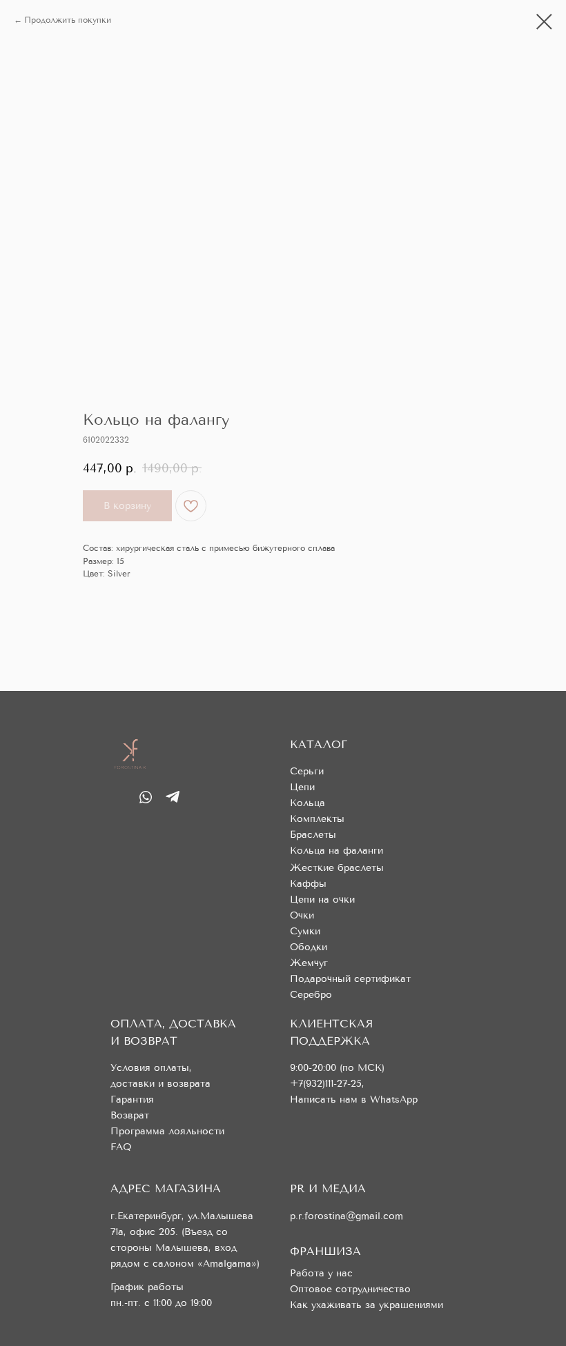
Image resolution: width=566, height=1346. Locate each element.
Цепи (302, 787)
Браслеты (313, 835)
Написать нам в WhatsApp (354, 1099)
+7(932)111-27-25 (326, 1083)
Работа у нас (321, 1273)
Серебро (311, 995)
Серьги (307, 771)
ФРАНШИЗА (325, 1251)
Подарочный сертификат (350, 979)
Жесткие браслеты (337, 868)
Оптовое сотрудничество (350, 1289)
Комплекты (317, 819)
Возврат (129, 1115)
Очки (302, 915)
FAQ (121, 1147)
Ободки (308, 947)
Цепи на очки (322, 899)
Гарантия (132, 1099)
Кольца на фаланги (336, 850)
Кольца (307, 803)
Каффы (308, 884)
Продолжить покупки (67, 20)
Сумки (305, 931)
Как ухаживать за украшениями (366, 1305)
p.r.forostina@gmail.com (346, 1216)
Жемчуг (309, 963)
